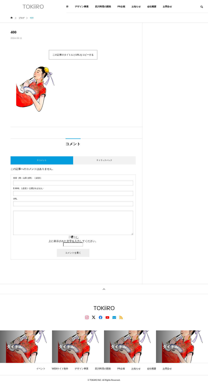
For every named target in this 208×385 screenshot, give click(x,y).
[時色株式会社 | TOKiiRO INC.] (33, 6)
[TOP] (104, 289)
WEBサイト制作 (60, 368)
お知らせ (136, 6)
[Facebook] (100, 317)
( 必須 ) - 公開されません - (28, 188)
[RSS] (121, 317)
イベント (40, 368)
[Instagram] (87, 317)
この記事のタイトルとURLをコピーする (73, 54)
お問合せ (167, 6)
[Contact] (114, 317)
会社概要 (151, 6)
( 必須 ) (27, 178)
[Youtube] (107, 317)
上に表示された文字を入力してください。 (73, 241)
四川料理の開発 (103, 6)
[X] (94, 317)
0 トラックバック (104, 160)
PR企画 (121, 6)
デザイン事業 (82, 6)
